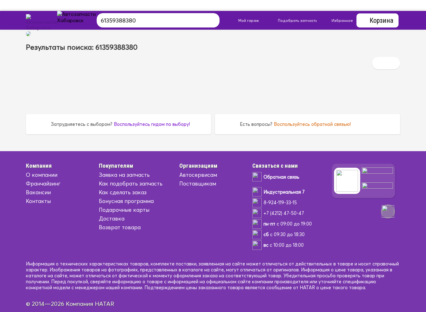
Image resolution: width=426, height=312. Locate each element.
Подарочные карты (124, 209)
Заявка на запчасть (124, 174)
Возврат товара (120, 227)
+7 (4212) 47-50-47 (284, 213)
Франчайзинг (43, 183)
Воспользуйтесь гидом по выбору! (152, 124)
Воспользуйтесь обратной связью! (312, 124)
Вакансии (38, 192)
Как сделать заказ (123, 192)
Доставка (111, 218)
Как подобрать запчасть (130, 183)
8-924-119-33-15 (280, 203)
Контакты (38, 201)
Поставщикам (197, 183)
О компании (41, 174)
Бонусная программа (126, 201)
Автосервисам (198, 174)
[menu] (83, 20)
